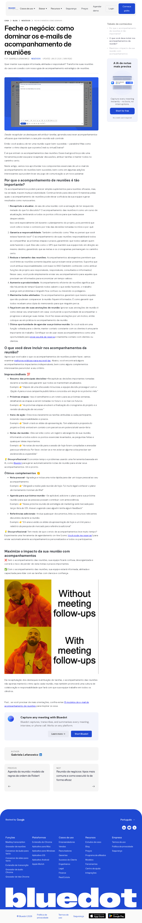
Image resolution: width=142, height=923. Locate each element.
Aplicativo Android (40, 859)
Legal (61, 868)
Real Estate (64, 877)
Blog (87, 846)
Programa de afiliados (95, 855)
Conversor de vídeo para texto (17, 859)
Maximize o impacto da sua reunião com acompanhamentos (121, 51)
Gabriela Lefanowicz (19, 59)
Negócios (36, 59)
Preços (84, 8)
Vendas (62, 846)
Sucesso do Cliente (68, 859)
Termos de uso (119, 842)
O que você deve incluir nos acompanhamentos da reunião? (121, 41)
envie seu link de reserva (42, 336)
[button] (27, 9)
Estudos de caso (93, 842)
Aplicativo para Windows (43, 850)
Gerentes (63, 855)
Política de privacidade (122, 846)
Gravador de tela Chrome (17, 876)
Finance (62, 872)
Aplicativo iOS (38, 855)
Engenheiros (64, 864)
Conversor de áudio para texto (17, 852)
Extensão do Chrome (42, 842)
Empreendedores (67, 842)
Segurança (71, 8)
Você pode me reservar (80, 535)
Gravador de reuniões (16, 846)
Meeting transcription (15, 842)
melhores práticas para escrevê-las (32, 360)
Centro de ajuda (92, 868)
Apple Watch (38, 864)
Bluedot (18, 463)
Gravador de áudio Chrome (14, 871)
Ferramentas (91, 864)
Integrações (91, 872)
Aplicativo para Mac (41, 846)
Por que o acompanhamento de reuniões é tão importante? (121, 31)
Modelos (89, 859)
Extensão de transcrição (17, 865)
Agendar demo (97, 8)
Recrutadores (65, 850)
